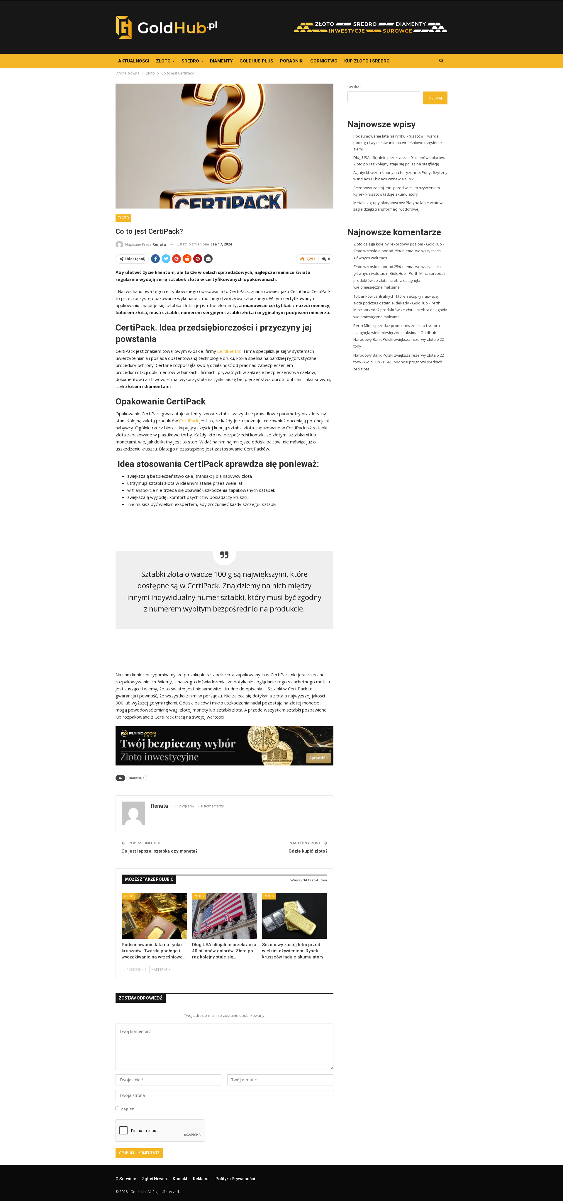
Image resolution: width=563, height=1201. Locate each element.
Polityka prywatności (235, 1178)
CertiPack (188, 421)
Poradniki (291, 61)
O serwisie (126, 1178)
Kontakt (180, 1178)
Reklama (201, 1178)
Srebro (190, 61)
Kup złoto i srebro (367, 61)
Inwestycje (136, 778)
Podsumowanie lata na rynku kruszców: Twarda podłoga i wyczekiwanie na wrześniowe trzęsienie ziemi (397, 142)
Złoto (163, 61)
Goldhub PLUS (256, 61)
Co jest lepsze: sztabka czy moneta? (159, 851)
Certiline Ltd (229, 351)
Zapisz (127, 1109)
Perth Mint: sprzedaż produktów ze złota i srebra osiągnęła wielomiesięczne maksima (399, 280)
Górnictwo (324, 61)
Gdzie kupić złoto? (308, 851)
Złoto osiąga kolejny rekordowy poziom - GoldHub (397, 244)
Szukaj (354, 86)
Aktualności (133, 61)
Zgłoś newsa (154, 1178)
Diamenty (221, 61)
